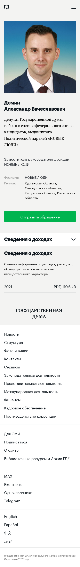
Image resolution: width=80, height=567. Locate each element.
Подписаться (15, 441)
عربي (8, 540)
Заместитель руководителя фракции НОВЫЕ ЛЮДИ (36, 161)
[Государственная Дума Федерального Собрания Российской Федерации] (6, 7)
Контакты (12, 358)
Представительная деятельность (33, 383)
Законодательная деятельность (32, 374)
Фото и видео (16, 350)
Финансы (12, 399)
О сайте (11, 449)
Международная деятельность (31, 391)
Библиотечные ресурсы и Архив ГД (35, 458)
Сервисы (12, 366)
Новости (11, 333)
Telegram (12, 500)
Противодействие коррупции (30, 415)
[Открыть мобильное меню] (74, 7)
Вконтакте (13, 484)
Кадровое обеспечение (25, 407)
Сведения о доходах (28, 239)
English (10, 516)
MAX (8, 475)
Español (11, 524)
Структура (13, 342)
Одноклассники (18, 492)
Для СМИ (12, 433)
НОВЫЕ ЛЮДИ (36, 177)
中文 (7, 532)
